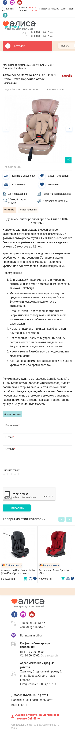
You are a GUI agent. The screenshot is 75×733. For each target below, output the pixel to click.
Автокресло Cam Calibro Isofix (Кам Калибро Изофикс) (18, 571)
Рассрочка (44, 8)
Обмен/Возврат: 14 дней (17, 201)
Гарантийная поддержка (57, 193)
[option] (37, 129)
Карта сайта (19, 705)
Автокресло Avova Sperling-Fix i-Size (56, 571)
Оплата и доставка (22, 9)
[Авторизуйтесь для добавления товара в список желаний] (35, 579)
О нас (3, 9)
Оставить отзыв (54, 89)
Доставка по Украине (55, 201)
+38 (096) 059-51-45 (42, 32)
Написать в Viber (31, 635)
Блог (63, 8)
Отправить (17, 508)
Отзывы (55, 8)
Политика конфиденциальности (32, 700)
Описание (9, 209)
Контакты (11, 8)
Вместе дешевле (33, 9)
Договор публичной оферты (29, 695)
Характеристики (28, 209)
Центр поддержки (18, 193)
